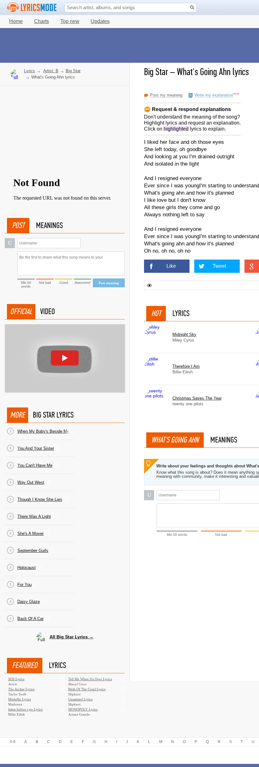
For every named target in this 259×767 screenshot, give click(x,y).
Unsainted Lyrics (80, 699)
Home (16, 21)
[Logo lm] (32, 7)
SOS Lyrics (16, 679)
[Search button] (192, 7)
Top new (69, 21)
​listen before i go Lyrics (25, 709)
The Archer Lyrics (21, 689)
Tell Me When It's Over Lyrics (90, 679)
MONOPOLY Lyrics (83, 709)
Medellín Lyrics (19, 699)
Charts (41, 21)
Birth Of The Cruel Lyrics (86, 689)
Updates (100, 21)
